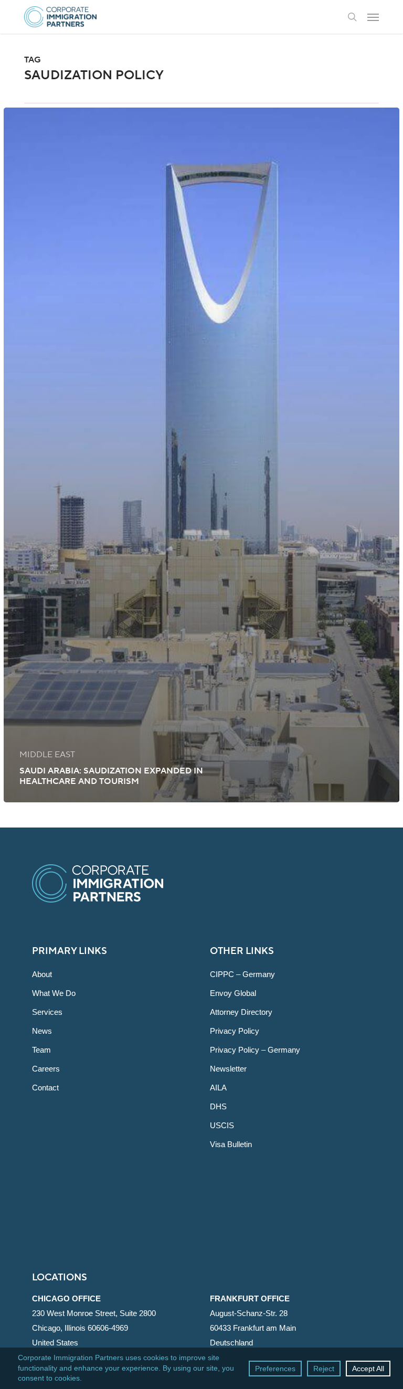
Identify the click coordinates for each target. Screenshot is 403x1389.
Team (41, 1049)
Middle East (47, 754)
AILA (218, 1087)
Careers (46, 1068)
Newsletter (228, 1068)
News (42, 1030)
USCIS (222, 1125)
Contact (45, 1087)
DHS (218, 1106)
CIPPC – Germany (242, 974)
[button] (373, 17)
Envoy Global (233, 993)
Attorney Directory (241, 1012)
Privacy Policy (234, 1030)
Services (47, 1012)
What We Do (54, 993)
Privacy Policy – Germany (255, 1049)
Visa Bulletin (231, 1144)
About (42, 974)
